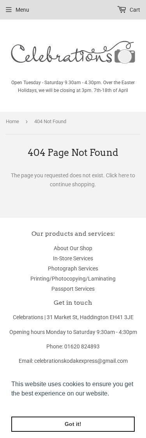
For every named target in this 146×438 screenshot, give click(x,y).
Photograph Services (73, 268)
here (123, 175)
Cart (134, 10)
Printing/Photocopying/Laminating (73, 279)
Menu (22, 10)
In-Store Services (73, 258)
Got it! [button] (73, 424)
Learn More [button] (28, 404)
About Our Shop (73, 248)
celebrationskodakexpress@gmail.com (81, 361)
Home (12, 121)
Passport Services (73, 289)
